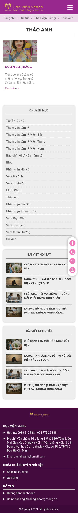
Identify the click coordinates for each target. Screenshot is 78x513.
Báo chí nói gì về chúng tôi (24, 155)
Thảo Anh (12, 197)
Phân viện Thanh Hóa (21, 211)
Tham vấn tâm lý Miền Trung (25, 141)
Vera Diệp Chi (15, 218)
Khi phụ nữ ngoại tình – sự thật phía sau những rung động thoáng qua (46, 312)
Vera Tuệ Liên (15, 225)
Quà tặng (13, 477)
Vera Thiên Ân (15, 183)
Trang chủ (9, 18)
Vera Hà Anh (14, 176)
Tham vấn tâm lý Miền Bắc (24, 134)
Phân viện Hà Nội (45, 18)
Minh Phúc (13, 190)
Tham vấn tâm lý (17, 127)
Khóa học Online (17, 471)
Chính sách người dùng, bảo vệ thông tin (32, 499)
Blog (9, 162)
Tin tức (25, 18)
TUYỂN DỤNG (15, 121)
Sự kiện (11, 239)
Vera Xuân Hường (18, 232)
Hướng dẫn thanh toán (21, 493)
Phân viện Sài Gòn (18, 204)
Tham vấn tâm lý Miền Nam (25, 148)
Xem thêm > (12, 88)
